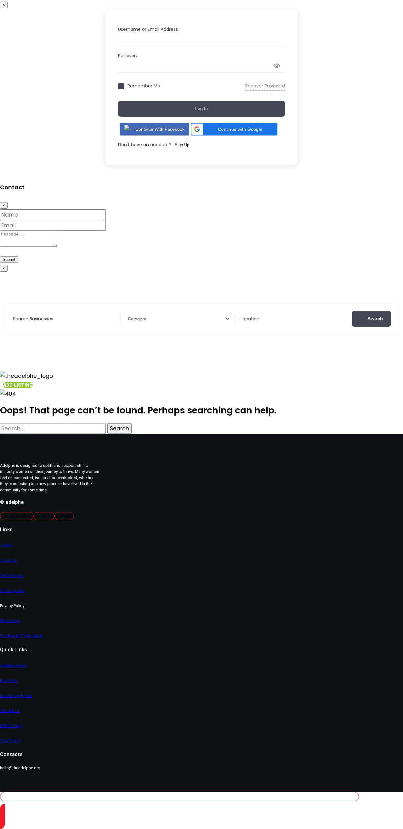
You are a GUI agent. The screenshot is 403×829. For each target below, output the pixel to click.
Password (128, 56)
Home (5, 545)
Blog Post (9, 680)
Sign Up (182, 144)
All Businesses (13, 665)
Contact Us (10, 710)
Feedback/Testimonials (21, 635)
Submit (9, 259)
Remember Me (144, 86)
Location (250, 319)
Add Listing (10, 725)
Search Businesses (33, 319)
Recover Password (265, 86)
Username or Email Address (148, 29)
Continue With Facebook (159, 129)
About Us (8, 560)
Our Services (11, 575)
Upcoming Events (16, 695)
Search (375, 318)
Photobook (10, 620)
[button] (234, 129)
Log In (201, 108)
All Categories (12, 590)
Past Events (10, 740)
